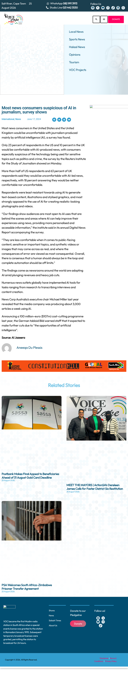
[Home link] (13, 19)
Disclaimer (104, 658)
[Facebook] (92, 8)
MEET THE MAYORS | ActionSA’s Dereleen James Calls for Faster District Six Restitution (94, 487)
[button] (54, 120)
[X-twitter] (98, 8)
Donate (116, 19)
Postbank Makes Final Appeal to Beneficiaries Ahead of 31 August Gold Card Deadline (30, 475)
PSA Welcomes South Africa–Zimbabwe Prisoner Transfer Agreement (27, 587)
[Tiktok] (113, 8)
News (18, 119)
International (8, 119)
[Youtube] (103, 8)
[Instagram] (108, 8)
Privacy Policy (111, 661)
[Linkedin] (118, 8)
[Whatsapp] (123, 8)
